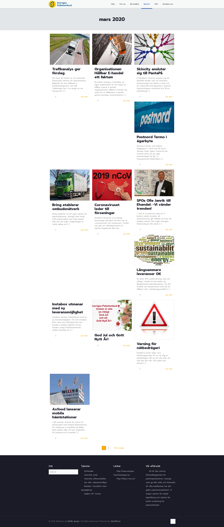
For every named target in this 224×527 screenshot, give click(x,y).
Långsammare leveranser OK (149, 272)
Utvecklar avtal (90, 475)
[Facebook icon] (167, 521)
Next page (119, 448)
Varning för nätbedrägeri (148, 346)
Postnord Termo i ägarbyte (152, 139)
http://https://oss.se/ (126, 478)
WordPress (116, 521)
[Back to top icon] (172, 521)
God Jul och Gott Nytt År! (109, 337)
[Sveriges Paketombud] (60, 4)
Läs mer (84, 96)
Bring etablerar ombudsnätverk (65, 207)
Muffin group (73, 521)
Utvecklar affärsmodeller (95, 478)
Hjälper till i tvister (92, 493)
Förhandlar (88, 471)
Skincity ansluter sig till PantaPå (151, 71)
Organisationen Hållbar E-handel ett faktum (109, 73)
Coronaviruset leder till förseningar (107, 209)
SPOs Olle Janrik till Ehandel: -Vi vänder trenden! (154, 204)
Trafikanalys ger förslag (66, 71)
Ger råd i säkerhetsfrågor (95, 482)
